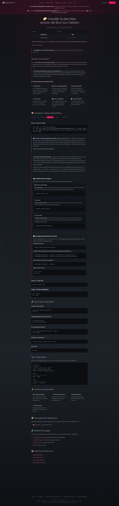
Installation (49, 2)
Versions (57, 2)
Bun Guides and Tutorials (39, 462)
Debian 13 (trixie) (70, 50)
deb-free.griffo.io (62, 138)
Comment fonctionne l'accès (69, 496)
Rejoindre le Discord (59, 8)
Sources (64, 2)
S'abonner (112, 2)
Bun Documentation (38, 457)
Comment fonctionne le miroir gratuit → (43, 148)
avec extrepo (65, 117)
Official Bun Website (38, 454)
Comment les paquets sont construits (53, 496)
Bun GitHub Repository (39, 460)
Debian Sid (35, 52)
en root (57, 117)
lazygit (34, 445)
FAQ (75, 2)
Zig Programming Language (40, 437)
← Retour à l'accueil (36, 45)
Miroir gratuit (40, 496)
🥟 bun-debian (36, 424)
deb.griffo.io (10, 2)
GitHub (33, 496)
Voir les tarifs (81, 10)
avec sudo (50, 117)
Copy (85, 126)
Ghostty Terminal (37, 442)
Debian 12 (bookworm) (59, 50)
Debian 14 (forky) (79, 50)
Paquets (41, 2)
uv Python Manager (38, 440)
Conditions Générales (82, 496)
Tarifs (70, 2)
